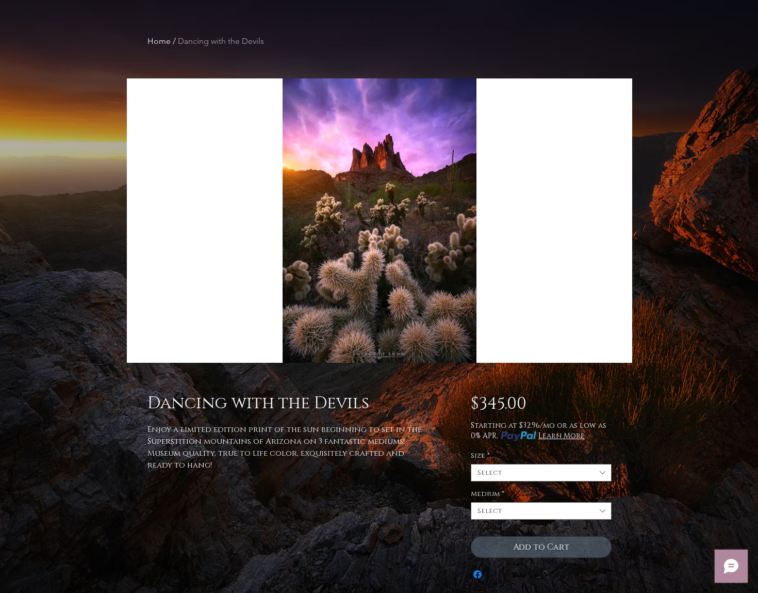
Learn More (561, 436)
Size (480, 456)
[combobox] (541, 473)
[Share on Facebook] (477, 574)
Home (159, 41)
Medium (487, 494)
